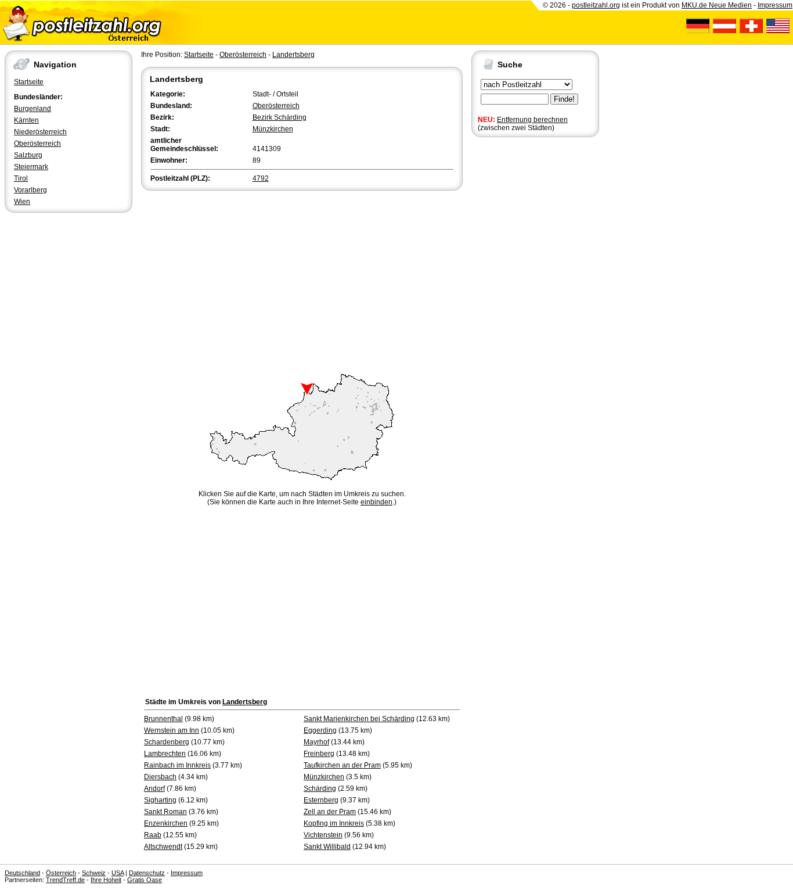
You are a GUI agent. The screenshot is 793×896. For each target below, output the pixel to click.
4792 (261, 178)
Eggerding (320, 730)
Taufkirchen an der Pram (342, 765)
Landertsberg (293, 55)
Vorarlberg (30, 190)
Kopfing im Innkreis (334, 823)
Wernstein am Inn (171, 730)
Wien (22, 202)
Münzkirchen (273, 129)
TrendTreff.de (65, 879)
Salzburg (28, 155)
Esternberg (321, 800)
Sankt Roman (165, 812)
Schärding (320, 788)
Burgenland (32, 109)
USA (117, 872)
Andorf (154, 788)
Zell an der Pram (330, 812)
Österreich (61, 872)
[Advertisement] (302, 280)
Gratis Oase (144, 879)
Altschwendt (163, 847)
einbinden (376, 502)
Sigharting (160, 800)
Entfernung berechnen (532, 120)
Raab (152, 835)
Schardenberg (166, 742)
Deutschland (22, 872)
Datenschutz (147, 872)
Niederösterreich (40, 132)
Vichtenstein (323, 835)
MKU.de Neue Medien (717, 5)
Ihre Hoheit (106, 879)
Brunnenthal (163, 719)
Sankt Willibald (327, 847)
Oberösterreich (37, 143)
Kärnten (26, 120)
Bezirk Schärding (280, 117)
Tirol (21, 178)
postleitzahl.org (596, 5)
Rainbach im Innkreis (177, 765)
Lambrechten (165, 754)
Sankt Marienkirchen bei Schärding (359, 719)
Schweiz (94, 872)
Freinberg (319, 754)
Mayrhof (316, 742)
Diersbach (160, 777)
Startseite (29, 82)
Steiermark (31, 167)
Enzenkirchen (166, 823)
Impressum (775, 5)
